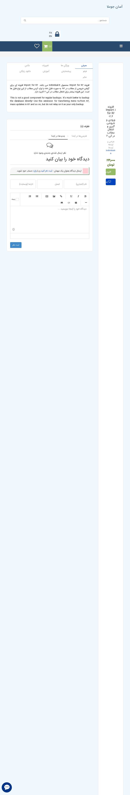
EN (50, 36)
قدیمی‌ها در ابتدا (79, 136)
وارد (35, 171)
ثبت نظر (15, 245)
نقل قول (76, 202)
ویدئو (47, 196)
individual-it (110, 152)
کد (69, 202)
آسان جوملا (115, 6)
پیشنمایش (107, 182)
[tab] (84, 66)
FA (50, 33)
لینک (61, 196)
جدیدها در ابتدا (58, 136)
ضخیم (85, 196)
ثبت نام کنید (46, 171)
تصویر (54, 196)
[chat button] (7, 787)
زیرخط (71, 196)
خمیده (78, 196)
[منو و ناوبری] (121, 46)
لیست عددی (30, 196)
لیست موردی (37, 196)
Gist (62, 202)
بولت (86, 202)
